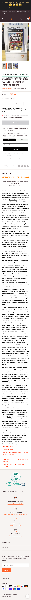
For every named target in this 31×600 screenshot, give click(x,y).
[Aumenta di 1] (21, 104)
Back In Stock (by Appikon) (18, 159)
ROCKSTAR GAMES (7, 88)
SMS (22, 139)
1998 (3, 191)
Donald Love (11, 314)
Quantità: (4, 103)
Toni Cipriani (8, 191)
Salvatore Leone (20, 197)
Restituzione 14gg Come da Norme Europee (15, 514)
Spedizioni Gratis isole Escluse (15, 503)
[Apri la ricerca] (21, 19)
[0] (28, 19)
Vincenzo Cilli (13, 199)
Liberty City (21, 193)
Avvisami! (15, 149)
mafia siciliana (9, 267)
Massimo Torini (13, 265)
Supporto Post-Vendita (15, 525)
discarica (7, 282)
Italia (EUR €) (6, 578)
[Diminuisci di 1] (11, 104)
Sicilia (9, 416)
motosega (6, 293)
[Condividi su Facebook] (19, 166)
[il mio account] (24, 19)
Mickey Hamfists (8, 276)
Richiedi (6, 570)
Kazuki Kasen (10, 353)
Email (9, 139)
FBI (19, 345)
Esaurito (15, 122)
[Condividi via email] (28, 166)
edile (23, 314)
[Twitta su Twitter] (25, 166)
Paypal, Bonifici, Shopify (15, 536)
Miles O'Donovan (20, 327)
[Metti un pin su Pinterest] (22, 166)
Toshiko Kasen (11, 351)
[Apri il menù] (2, 19)
